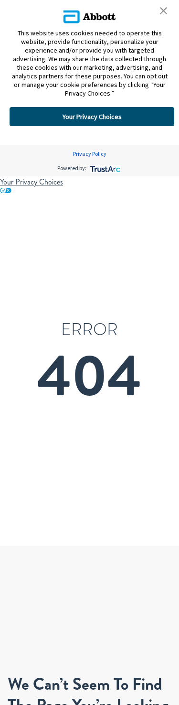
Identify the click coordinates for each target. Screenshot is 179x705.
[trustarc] (104, 168)
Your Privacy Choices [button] (92, 116)
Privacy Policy (89, 153)
